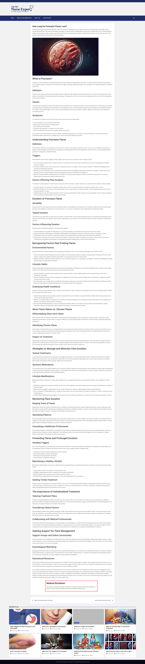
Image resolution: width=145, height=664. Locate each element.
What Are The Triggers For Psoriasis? (54, 651)
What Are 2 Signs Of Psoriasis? (84, 626)
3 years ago (46, 628)
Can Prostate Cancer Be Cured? (103, 600)
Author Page (47, 18)
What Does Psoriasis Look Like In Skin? (119, 651)
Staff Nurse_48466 (24, 630)
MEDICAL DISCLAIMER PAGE (24, 18)
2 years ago (14, 630)
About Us (37, 18)
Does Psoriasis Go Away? (18, 651)
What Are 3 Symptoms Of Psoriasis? (54, 626)
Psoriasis (13, 622)
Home (12, 18)
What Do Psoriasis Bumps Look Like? (43, 600)
